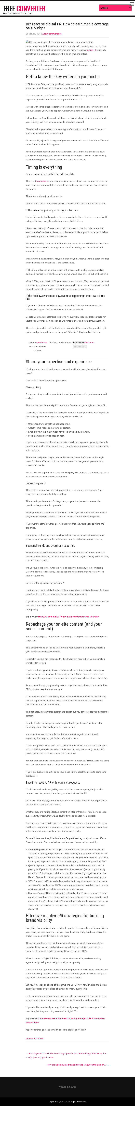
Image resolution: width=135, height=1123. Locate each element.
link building (42, 181)
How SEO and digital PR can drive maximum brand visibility (68, 616)
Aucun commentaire (52, 33)
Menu (131, 4)
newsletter (41, 342)
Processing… (79, 346)
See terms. (89, 342)
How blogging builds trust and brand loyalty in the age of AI (78, 1064)
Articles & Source (34, 1038)
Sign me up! (78, 342)
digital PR (91, 49)
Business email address (61, 342)
